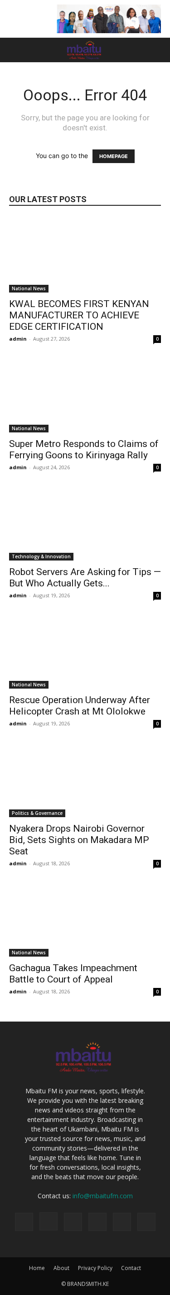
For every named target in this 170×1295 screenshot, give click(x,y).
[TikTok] (73, 1222)
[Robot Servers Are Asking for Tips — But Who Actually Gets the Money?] (85, 523)
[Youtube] (146, 1222)
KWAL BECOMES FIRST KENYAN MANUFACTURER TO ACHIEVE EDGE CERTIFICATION (79, 315)
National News (29, 288)
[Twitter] (97, 1222)
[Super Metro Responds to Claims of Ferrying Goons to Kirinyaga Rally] (85, 394)
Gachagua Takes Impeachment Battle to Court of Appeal (73, 974)
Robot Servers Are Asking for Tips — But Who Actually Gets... (85, 577)
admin (18, 338)
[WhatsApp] (122, 1222)
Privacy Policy (95, 1268)
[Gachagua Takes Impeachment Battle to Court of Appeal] (85, 919)
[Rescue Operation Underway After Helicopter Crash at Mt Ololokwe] (85, 651)
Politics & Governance (37, 813)
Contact (131, 1268)
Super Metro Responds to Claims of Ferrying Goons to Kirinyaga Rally (84, 449)
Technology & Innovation (41, 556)
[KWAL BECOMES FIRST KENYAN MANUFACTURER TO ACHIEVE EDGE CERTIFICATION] (85, 255)
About (61, 1268)
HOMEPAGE (113, 156)
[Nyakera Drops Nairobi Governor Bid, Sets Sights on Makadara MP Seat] (85, 779)
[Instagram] (48, 1221)
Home (37, 1268)
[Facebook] (24, 1222)
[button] (15, 50)
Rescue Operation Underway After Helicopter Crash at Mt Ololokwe (79, 706)
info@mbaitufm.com (103, 1195)
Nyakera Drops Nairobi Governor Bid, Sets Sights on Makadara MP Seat (79, 840)
